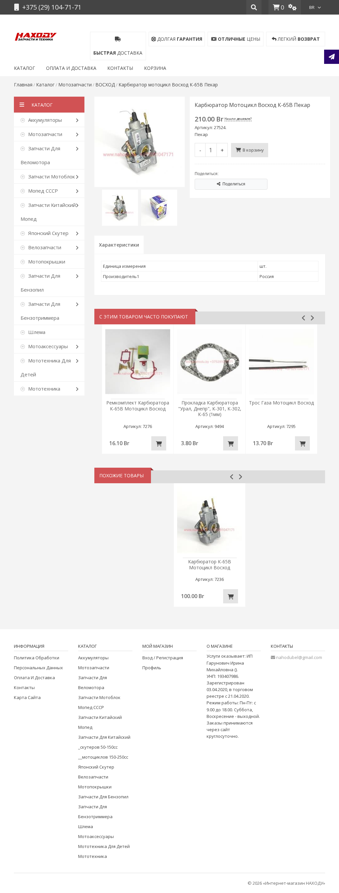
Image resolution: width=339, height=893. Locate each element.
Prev (303, 318)
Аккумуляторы (93, 658)
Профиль (151, 668)
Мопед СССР (91, 707)
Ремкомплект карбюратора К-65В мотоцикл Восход (137, 406)
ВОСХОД (105, 84)
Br (312, 7)
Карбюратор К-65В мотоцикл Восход (209, 564)
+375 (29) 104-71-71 (51, 7)
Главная (23, 84)
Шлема (85, 826)
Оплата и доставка (34, 678)
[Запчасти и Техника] (36, 35)
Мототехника (92, 856)
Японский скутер (96, 767)
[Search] (254, 7)
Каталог (45, 84)
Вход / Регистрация (162, 658)
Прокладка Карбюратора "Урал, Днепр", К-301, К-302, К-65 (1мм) (209, 408)
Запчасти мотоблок (99, 697)
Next (312, 318)
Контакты (24, 687)
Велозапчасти (93, 777)
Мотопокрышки (95, 787)
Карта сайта (27, 697)
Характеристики (119, 245)
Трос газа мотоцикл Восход (281, 403)
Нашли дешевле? (238, 119)
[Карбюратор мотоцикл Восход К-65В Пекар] (139, 100)
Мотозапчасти (75, 84)
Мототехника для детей (104, 846)
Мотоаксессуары (96, 836)
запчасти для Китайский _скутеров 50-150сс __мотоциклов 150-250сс (104, 747)
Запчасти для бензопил (103, 797)
